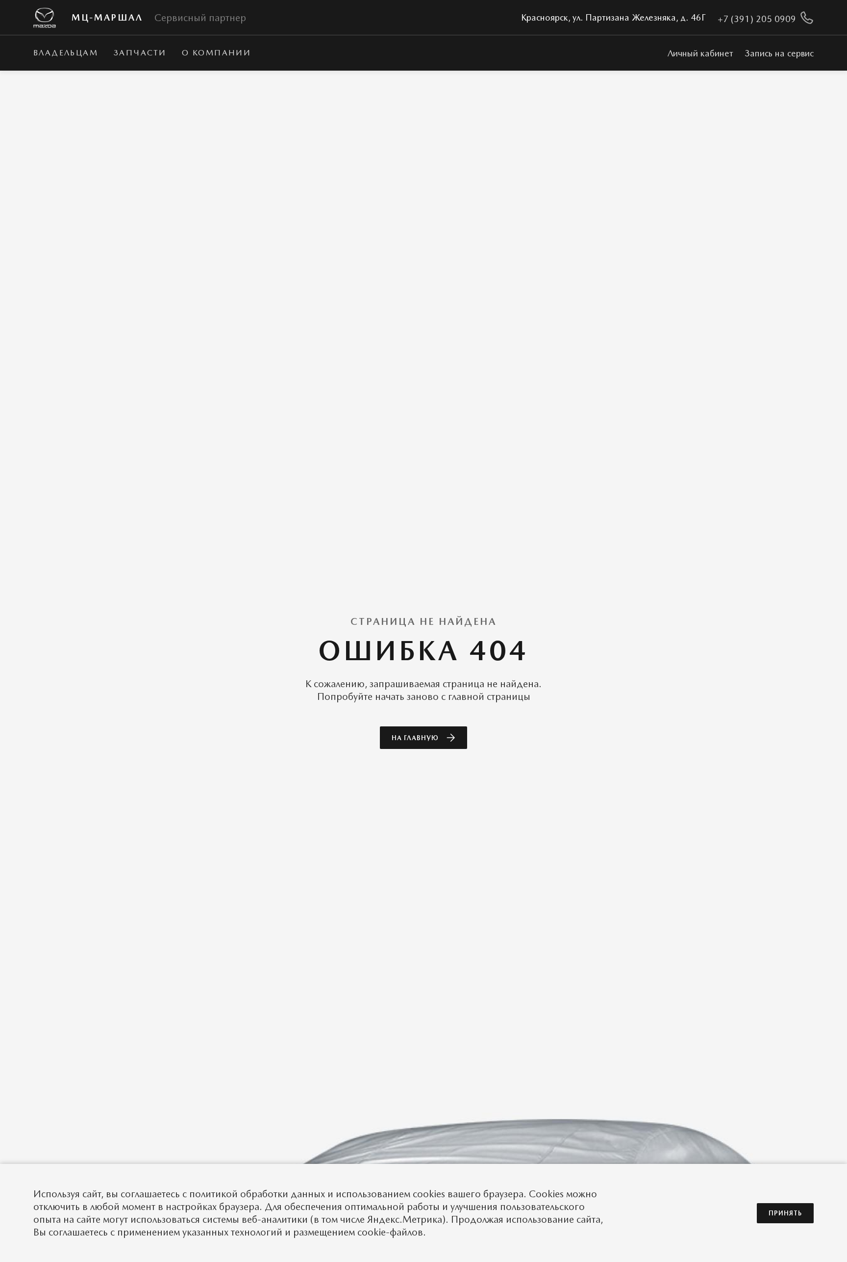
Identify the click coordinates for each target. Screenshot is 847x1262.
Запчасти (140, 52)
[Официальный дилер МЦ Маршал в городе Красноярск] (44, 18)
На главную (415, 738)
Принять (785, 1213)
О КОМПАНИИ (216, 52)
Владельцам (65, 52)
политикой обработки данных (257, 1194)
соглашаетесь (150, 1194)
